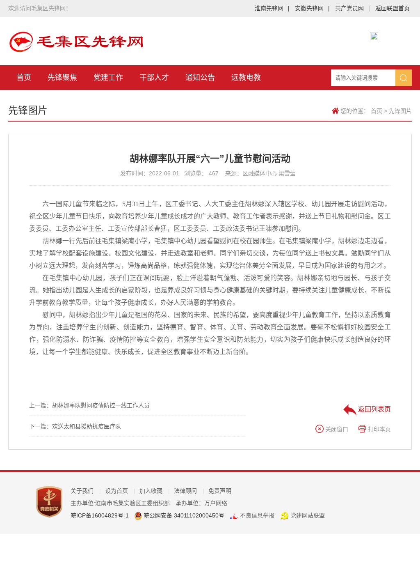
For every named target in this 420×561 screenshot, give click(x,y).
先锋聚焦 (62, 78)
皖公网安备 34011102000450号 (183, 515)
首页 (23, 78)
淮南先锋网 (272, 8)
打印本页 (378, 429)
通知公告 (200, 78)
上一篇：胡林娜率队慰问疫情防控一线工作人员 (89, 405)
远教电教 (246, 78)
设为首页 (120, 490)
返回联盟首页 (392, 8)
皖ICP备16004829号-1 (100, 515)
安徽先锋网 (312, 8)
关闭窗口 (336, 429)
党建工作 (108, 78)
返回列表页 (373, 409)
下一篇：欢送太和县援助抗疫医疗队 (75, 426)
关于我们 (86, 490)
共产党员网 (352, 8)
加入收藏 (154, 490)
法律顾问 (189, 490)
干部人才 (154, 78)
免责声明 (219, 490)
